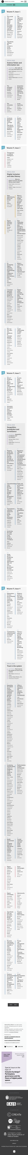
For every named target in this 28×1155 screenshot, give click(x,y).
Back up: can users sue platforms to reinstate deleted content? (9, 334)
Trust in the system (14, 666)
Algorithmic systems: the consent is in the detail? (10, 45)
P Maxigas (19, 848)
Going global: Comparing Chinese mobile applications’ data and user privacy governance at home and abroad (10, 562)
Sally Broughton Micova (19, 602)
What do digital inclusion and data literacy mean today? (15, 180)
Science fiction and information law (14, 64)
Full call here (8, 1082)
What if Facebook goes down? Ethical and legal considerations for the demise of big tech (11, 384)
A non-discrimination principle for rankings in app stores (21, 977)
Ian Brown (19, 903)
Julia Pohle (9, 896)
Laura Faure (9, 299)
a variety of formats (13, 1032)
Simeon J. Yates (12, 187)
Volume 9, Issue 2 (13, 148)
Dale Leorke (19, 782)
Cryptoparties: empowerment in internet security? (11, 634)
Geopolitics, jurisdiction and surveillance (13, 429)
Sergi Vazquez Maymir (9, 543)
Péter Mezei (11, 673)
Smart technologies (20, 867)
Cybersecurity (20, 893)
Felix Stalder (10, 884)
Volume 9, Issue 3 (13, 373)
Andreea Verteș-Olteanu (14, 677)
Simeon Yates (20, 240)
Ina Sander (19, 273)
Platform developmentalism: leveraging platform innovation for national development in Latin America (12, 980)
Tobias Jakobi (20, 655)
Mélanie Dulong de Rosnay (9, 871)
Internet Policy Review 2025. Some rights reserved (14, 1146)
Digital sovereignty (10, 893)
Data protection (14, 1140)
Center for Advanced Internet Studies (12, 1040)
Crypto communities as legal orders (20, 331)
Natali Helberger (12, 71)
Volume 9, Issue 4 (13, 589)
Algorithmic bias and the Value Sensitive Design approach (10, 915)
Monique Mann (12, 439)
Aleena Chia (20, 770)
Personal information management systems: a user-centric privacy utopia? (10, 946)
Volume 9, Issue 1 (13, 12)
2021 (16, 1004)
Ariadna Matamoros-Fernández (9, 734)
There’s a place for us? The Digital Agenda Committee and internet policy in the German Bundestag (20, 639)
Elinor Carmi (11, 184)
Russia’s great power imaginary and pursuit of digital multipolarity (20, 383)
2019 (10, 1004)
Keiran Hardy (10, 417)
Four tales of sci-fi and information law (15, 68)
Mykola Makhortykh (13, 77)
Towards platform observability (20, 913)
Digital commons (9, 867)
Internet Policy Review (8, 1)
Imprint (14, 1143)
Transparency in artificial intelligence (10, 154)
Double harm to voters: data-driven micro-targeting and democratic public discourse (20, 125)
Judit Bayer (19, 134)
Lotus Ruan (9, 576)
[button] (14, 1151)
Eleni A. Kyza (10, 777)
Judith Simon (10, 921)
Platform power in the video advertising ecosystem (20, 596)
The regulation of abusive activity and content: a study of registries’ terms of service (20, 23)
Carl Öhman (9, 392)
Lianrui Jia (9, 572)
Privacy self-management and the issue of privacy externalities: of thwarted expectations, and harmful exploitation (20, 949)
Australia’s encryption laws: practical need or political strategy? (10, 411)
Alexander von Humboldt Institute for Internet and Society (12, 1037)
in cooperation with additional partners (11, 1042)
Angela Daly (11, 442)
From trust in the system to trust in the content (15, 670)
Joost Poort (11, 74)
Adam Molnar (20, 476)
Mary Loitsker (20, 210)
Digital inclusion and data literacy (13, 175)
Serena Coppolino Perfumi (9, 816)
